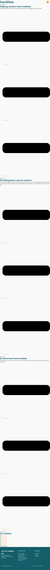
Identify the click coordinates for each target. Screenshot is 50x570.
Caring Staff (20, 560)
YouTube (37, 556)
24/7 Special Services (22, 557)
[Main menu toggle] (47, 2)
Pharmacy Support (22, 554)
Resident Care (21, 556)
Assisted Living (21, 553)
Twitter (36, 554)
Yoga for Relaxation (22, 558)
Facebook (37, 553)
